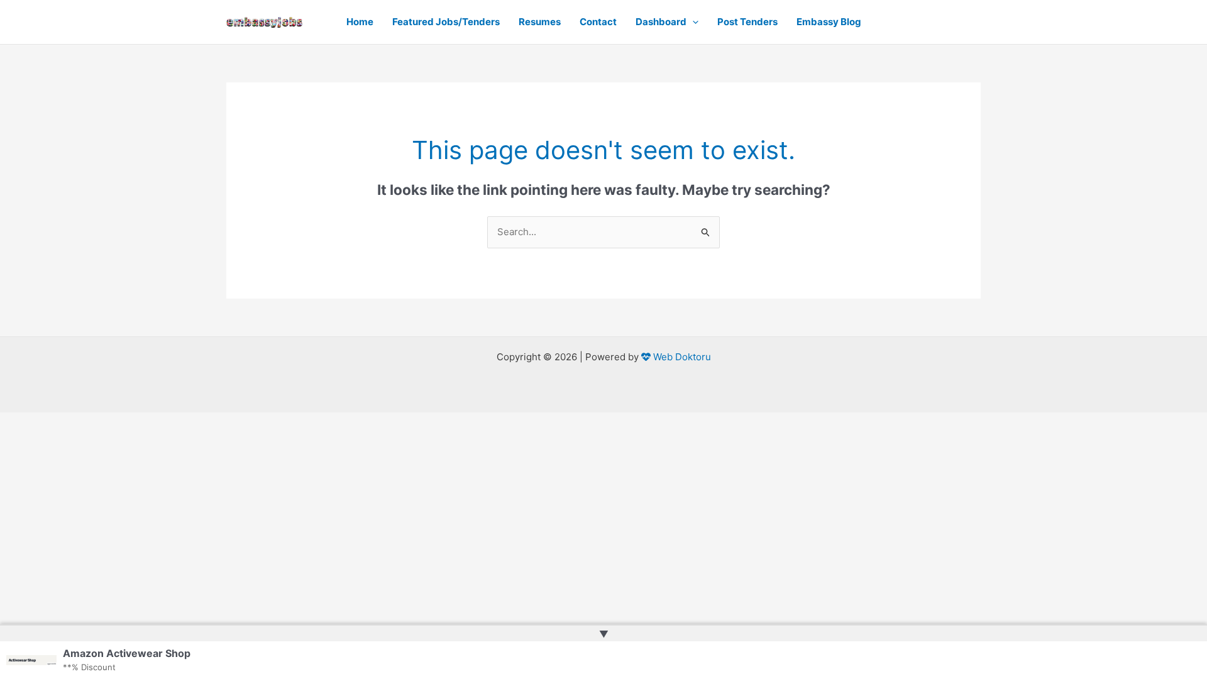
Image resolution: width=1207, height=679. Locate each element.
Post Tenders (747, 22)
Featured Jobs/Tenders (446, 22)
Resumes (540, 22)
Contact (598, 22)
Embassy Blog (828, 22)
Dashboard (661, 22)
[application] (692, 22)
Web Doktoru (681, 357)
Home (359, 22)
